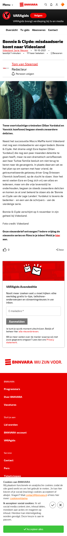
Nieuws (24, 50)
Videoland (8, 50)
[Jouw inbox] (51, 4)
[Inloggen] (56, 4)
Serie (17, 50)
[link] (6, 68)
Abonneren (39, 29)
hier (57, 235)
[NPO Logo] (62, 5)
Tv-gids (24, 29)
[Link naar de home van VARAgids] (6, 15)
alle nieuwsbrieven (28, 331)
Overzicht (12, 29)
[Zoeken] (45, 4)
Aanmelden (17, 321)
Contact (53, 29)
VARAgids (21, 15)
